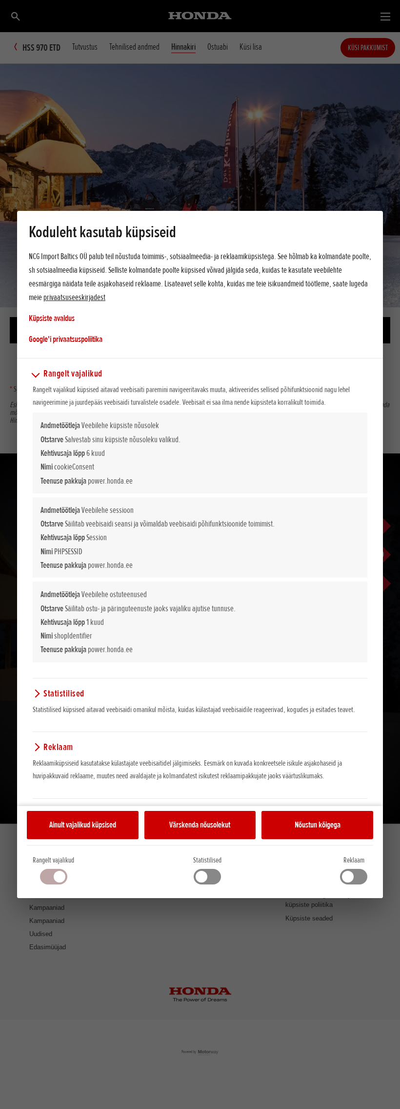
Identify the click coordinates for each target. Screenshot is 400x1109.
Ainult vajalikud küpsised (82, 824)
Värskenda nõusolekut (199, 824)
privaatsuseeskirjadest (74, 297)
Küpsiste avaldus (52, 318)
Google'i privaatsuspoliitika (65, 338)
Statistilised (207, 860)
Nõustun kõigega (317, 824)
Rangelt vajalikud (53, 860)
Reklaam (353, 860)
